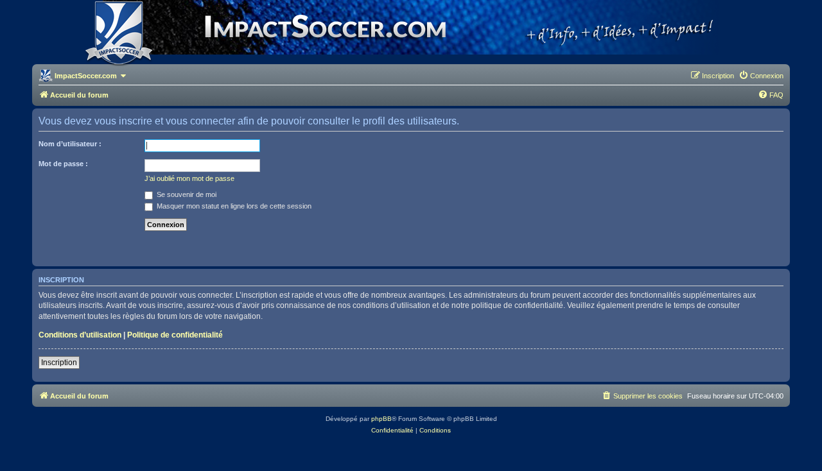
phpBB (381, 418)
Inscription (59, 362)
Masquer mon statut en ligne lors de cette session (233, 206)
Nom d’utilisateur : (70, 144)
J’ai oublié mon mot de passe (189, 178)
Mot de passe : (63, 163)
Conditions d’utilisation (80, 334)
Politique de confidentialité (175, 334)
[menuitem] (761, 75)
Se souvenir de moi (185, 194)
